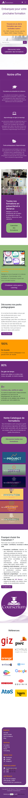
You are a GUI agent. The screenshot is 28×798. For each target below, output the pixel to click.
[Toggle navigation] (25, 2)
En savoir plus (6, 587)
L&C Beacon (19, 579)
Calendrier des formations (14, 228)
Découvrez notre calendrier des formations (14, 50)
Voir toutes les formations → (12, 458)
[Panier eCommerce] (22, 2)
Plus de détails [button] (6, 333)
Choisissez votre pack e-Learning (14, 286)
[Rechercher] (25, 42)
